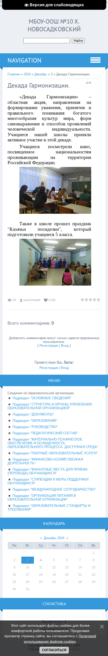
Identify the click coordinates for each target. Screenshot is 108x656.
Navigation (24, 60)
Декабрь (40, 74)
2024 (27, 74)
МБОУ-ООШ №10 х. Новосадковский (54, 25)
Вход (65, 345)
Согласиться (54, 650)
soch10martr (31, 300)
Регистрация (48, 345)
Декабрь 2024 (54, 538)
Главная (14, 74)
